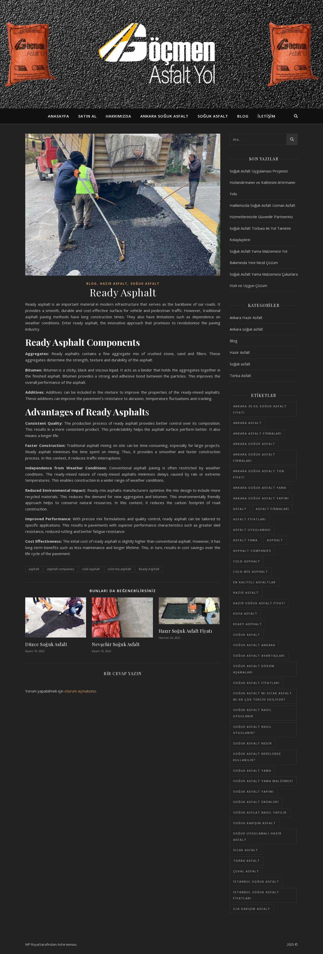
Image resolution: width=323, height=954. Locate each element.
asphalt (34, 569)
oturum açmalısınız (80, 690)
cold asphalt (91, 569)
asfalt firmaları (272, 509)
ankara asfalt (247, 423)
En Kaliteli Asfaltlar (254, 582)
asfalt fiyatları (249, 519)
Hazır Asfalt (113, 283)
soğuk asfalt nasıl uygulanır (252, 713)
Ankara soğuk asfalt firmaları (254, 457)
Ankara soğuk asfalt (164, 116)
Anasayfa (58, 116)
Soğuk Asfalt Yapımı (253, 791)
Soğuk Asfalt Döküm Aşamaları (254, 669)
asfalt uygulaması (252, 530)
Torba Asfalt (240, 375)
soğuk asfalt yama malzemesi (263, 781)
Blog (243, 116)
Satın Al (87, 116)
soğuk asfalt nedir (252, 743)
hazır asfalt (246, 592)
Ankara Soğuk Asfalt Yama (259, 487)
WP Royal (32, 944)
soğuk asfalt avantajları (259, 655)
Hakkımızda (118, 116)
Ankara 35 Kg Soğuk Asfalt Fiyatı (260, 409)
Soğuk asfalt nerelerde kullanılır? (257, 757)
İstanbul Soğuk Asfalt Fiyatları (256, 895)
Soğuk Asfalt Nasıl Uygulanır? (252, 730)
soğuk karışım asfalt (254, 823)
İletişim (266, 116)
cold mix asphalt (119, 569)
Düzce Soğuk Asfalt (46, 644)
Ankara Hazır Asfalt (246, 317)
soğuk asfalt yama (252, 770)
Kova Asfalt (245, 613)
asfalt (240, 509)
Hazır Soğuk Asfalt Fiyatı (185, 631)
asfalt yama (245, 540)
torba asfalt (246, 860)
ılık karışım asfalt (251, 909)
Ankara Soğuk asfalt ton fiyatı (258, 474)
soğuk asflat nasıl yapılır (260, 812)
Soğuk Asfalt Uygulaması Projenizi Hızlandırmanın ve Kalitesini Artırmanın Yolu (262, 182)
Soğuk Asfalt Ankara (254, 645)
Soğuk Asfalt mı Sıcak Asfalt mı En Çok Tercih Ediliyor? (262, 696)
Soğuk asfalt (213, 116)
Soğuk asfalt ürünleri (256, 802)
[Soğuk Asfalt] (161, 54)
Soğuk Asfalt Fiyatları (256, 683)
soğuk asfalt (246, 635)
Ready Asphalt (149, 569)
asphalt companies (60, 569)
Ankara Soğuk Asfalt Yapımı (261, 498)
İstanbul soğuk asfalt (256, 881)
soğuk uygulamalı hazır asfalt (257, 836)
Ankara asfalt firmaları (257, 433)
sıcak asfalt (245, 850)
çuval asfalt (246, 871)
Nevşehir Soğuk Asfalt (116, 644)
